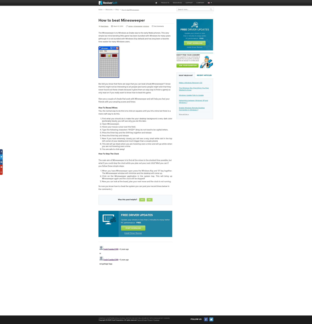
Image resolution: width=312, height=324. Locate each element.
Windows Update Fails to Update (191, 95)
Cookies (156, 320)
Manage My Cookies (162, 318)
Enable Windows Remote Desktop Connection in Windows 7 (192, 109)
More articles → (184, 114)
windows (146, 26)
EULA (118, 318)
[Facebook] (206, 321)
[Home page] (156, 2)
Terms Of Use (142, 320)
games (130, 26)
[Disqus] (135, 275)
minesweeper (137, 26)
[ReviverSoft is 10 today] (150, 2)
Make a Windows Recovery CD (190, 83)
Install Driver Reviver (133, 233)
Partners (111, 318)
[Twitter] (211, 321)
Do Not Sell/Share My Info (142, 318)
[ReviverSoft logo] (108, 3)
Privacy (150, 320)
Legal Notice (126, 318)
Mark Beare (104, 26)
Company (102, 318)
